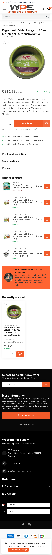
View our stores (26, 424)
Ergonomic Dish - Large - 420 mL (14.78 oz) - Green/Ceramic (12, 331)
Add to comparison (10, 129)
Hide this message (18, 549)
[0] (48, 9)
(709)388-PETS (14, 463)
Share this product (28, 129)
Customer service (26, 415)
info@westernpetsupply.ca (27, 280)
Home (4, 23)
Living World (8, 36)
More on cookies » (37, 550)
